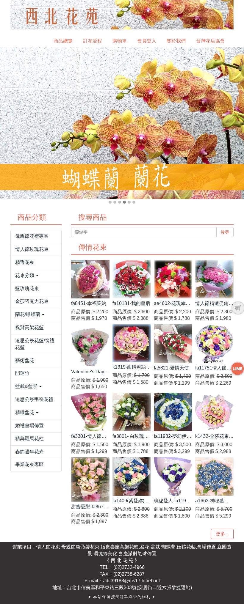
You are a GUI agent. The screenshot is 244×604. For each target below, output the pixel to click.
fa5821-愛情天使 (171, 367)
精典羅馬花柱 (29, 438)
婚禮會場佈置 (29, 425)
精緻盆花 (25, 412)
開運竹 (22, 373)
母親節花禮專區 (32, 236)
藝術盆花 (24, 360)
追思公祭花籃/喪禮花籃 (34, 344)
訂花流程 (92, 40)
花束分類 (25, 275)
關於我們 (176, 40)
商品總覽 (63, 40)
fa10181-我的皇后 (131, 303)
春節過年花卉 (29, 451)
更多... (222, 533)
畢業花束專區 (29, 464)
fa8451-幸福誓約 (88, 303)
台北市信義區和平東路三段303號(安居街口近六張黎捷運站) (129, 587)
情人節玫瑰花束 (32, 249)
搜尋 (225, 232)
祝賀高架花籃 (29, 327)
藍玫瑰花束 (27, 288)
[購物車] (238, 308)
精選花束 (24, 262)
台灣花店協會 (210, 40)
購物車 (119, 40)
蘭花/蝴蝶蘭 (28, 314)
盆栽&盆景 (27, 386)
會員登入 (146, 40)
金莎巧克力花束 (32, 301)
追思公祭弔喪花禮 (34, 399)
